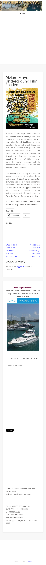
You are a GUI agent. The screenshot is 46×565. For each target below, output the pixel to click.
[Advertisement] (23, 40)
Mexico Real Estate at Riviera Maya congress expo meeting (34, 250)
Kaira (30, 561)
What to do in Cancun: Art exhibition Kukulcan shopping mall (12, 250)
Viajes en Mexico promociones (18, 494)
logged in (20, 266)
